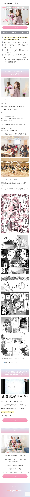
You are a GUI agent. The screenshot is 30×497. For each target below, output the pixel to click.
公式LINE (17, 485)
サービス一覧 (11, 485)
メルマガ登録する (14, 27)
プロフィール (4, 485)
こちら (3, 362)
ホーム (16, 486)
